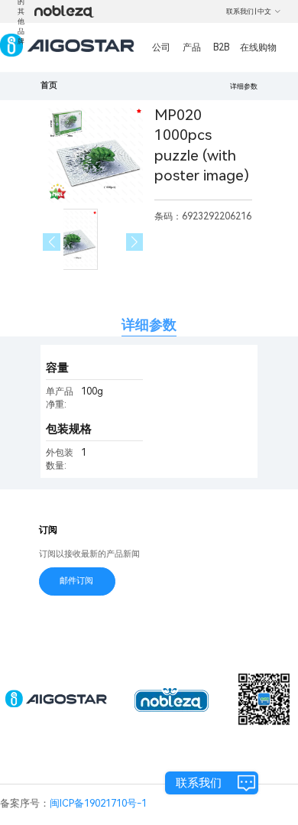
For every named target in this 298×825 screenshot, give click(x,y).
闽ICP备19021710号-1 (98, 803)
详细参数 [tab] (149, 325)
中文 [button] (264, 11)
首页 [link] (48, 85)
